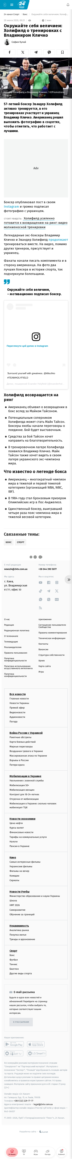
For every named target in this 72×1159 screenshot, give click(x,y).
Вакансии (43, 649)
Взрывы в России (19, 760)
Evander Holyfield (37, 383)
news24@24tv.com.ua (15, 569)
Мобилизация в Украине (25, 776)
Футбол (14, 959)
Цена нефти (16, 823)
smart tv (14, 1053)
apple (37, 1044)
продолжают (58, 240)
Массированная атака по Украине (28, 755)
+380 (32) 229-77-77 (23, 1100)
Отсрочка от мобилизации (24, 799)
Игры (41, 672)
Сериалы (14, 880)
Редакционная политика (16, 631)
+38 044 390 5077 (48, 569)
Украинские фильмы (21, 866)
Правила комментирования (53, 633)
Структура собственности (51, 655)
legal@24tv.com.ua (43, 1104)
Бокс (25, 14)
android (14, 1044)
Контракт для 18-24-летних (24, 794)
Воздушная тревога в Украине (26, 751)
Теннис (13, 964)
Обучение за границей (22, 914)
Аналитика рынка (19, 930)
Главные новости (19, 698)
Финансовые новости (21, 832)
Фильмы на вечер (19, 871)
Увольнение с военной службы (27, 780)
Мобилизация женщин (22, 789)
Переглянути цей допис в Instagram (27, 346)
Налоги (14, 841)
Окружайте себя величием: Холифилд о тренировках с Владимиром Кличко (49, 14)
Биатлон (14, 968)
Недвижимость (19, 925)
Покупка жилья (18, 934)
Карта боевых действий (23, 741)
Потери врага (17, 764)
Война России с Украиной (26, 733)
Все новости (18, 694)
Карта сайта (45, 666)
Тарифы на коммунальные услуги (28, 836)
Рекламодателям (12, 647)
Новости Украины (19, 703)
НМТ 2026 (15, 905)
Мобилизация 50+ (19, 785)
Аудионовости (17, 717)
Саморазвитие (17, 909)
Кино (13, 857)
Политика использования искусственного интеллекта (18, 667)
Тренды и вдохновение (22, 939)
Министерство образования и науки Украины (35, 896)
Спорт (13, 950)
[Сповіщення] (68, 5)
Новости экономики (22, 818)
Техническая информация (52, 638)
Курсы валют (17, 827)
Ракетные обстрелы (20, 737)
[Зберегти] (62, 52)
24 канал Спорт (12, 14)
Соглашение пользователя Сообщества (52, 626)
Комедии (14, 875)
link (40, 582)
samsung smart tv (37, 1053)
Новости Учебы (19, 891)
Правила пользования (15, 653)
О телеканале (11, 636)
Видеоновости (17, 712)
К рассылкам (21, 1022)
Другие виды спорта (21, 973)
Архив (42, 661)
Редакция (9, 625)
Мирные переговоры (21, 746)
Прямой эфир (17, 707)
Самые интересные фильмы (25, 861)
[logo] (22, 4)
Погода (13, 721)
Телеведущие (11, 642)
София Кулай (19, 42)
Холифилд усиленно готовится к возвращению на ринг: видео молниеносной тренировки (35, 222)
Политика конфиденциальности (15, 659)
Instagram (12, 206)
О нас (7, 619)
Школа (13, 900)
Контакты (43, 644)
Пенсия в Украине (19, 846)
